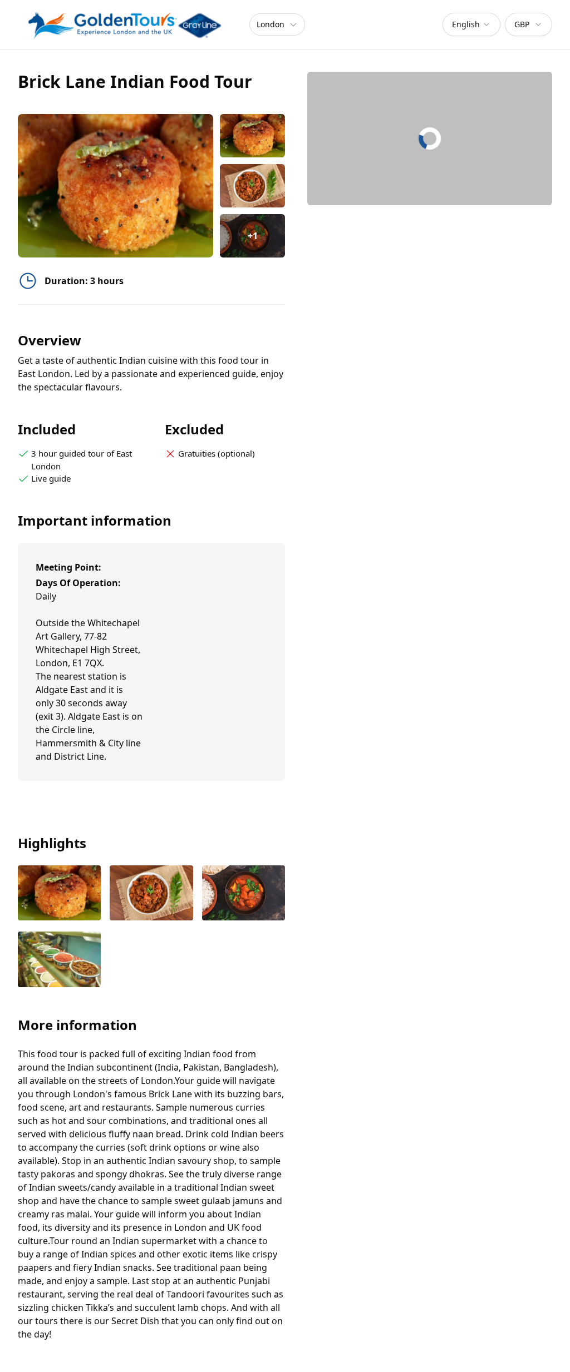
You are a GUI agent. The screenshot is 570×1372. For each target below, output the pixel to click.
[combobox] (471, 24)
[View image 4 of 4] (59, 960)
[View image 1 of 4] (252, 135)
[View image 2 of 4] (252, 185)
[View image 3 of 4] (243, 894)
